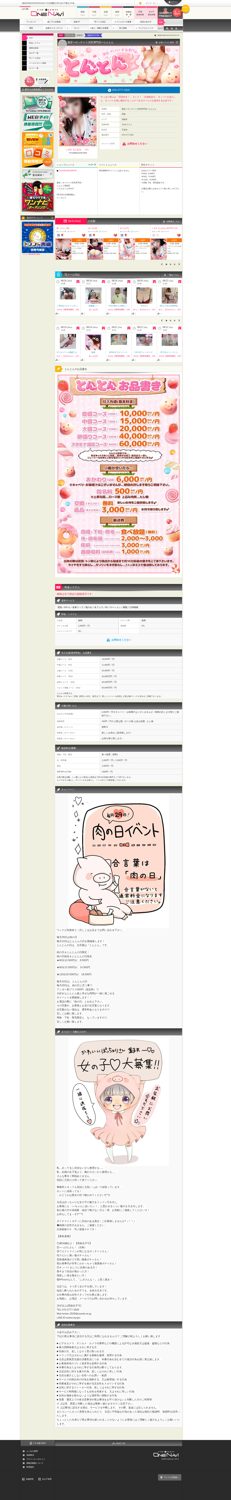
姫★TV (77, 22)
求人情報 (123, 28)
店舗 (160, 22)
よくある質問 (32, 1451)
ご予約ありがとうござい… (68, 306)
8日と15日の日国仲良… (170, 306)
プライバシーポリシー (35, 1459)
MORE (92, 164)
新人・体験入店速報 (99, 28)
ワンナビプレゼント (178, 11)
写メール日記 (100, 22)
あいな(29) (93, 309)
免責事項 (30, 1455)
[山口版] (48, 16)
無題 (93, 352)
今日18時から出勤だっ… (118, 306)
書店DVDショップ (34, 218)
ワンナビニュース (145, 28)
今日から (144, 306)
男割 (31, 28)
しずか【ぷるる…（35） (78, 149)
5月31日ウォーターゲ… (144, 352)
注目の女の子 (145, 22)
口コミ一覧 (33, 68)
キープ (151, 3)
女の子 (160, 28)
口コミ (77, 28)
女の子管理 (47, 1479)
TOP (31, 38)
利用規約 (30, 1467)
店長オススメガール (54, 28)
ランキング (31, 22)
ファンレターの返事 (122, 22)
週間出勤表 (33, 48)
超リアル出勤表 (54, 22)
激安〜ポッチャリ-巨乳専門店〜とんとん (91, 42)
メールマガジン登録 (37, 63)
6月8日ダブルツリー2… (119, 352)
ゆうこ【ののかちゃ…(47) (144, 309)
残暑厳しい (93, 306)
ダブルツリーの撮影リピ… (68, 352)
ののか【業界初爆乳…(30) (68, 309)
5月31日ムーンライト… (170, 352)
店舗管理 (29, 1479)
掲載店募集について (34, 1463)
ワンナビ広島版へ (171, 1477)
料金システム (34, 43)
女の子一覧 (33, 53)
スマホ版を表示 (39, 1443)
